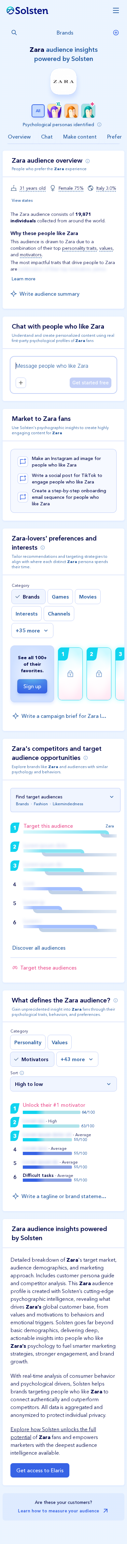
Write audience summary (49, 293)
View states (22, 200)
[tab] (19, 137)
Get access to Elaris (40, 1470)
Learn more (23, 279)
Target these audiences (48, 967)
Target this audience (48, 826)
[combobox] (57, 32)
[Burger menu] (113, 10)
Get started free (90, 382)
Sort (14, 1072)
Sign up (32, 686)
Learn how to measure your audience (58, 1511)
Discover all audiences (38, 947)
